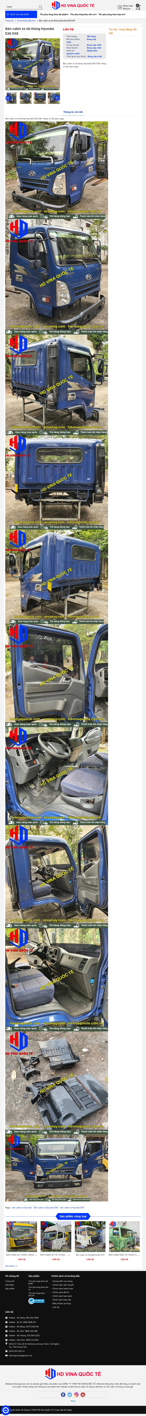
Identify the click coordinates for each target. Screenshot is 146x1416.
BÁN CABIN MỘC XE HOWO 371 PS (125, 1255)
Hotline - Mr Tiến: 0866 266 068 (23, 1331)
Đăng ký (126, 8)
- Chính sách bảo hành (61, 1296)
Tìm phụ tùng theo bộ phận (38, 1282)
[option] (11, 98)
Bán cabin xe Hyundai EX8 (46, 1207)
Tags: (8, 1207)
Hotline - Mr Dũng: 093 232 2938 (23, 1318)
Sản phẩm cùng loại (73, 1216)
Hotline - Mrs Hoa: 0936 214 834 (23, 1340)
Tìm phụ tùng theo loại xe (36, 1294)
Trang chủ (9, 1281)
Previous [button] (8, 98)
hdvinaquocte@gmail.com (20, 1355)
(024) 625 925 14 (17, 1351)
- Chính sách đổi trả (60, 1292)
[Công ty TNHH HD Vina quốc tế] (73, 5)
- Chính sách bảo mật (61, 1300)
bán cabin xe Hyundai (22, 1207)
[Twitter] (69, 1395)
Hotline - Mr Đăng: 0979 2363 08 (23, 1326)
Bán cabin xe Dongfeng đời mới (90, 1255)
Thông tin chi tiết (73, 112)
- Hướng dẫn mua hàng (62, 1281)
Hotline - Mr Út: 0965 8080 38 (22, 1322)
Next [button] (57, 98)
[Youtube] (83, 1395)
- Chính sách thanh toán (62, 1288)
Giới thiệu (9, 1285)
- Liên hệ (55, 1307)
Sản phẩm (10, 1288)
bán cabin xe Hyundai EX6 (72, 1207)
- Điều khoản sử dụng (61, 1303)
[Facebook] (63, 1395)
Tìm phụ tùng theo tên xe (38, 1288)
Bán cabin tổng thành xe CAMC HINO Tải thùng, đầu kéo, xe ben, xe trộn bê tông (34, 1396)
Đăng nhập (128, 6)
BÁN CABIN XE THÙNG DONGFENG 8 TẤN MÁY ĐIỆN (31, 1255)
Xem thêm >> (11, 1266)
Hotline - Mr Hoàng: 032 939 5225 (24, 1335)
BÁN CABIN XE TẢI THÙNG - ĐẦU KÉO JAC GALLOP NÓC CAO (69, 1255)
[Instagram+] (76, 1395)
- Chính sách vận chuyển (62, 1285)
